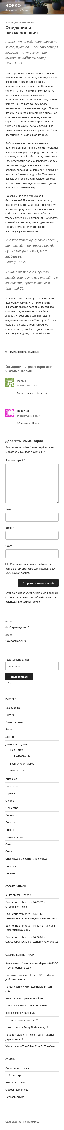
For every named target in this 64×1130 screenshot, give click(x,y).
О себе (9, 800)
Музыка (10, 793)
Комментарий (15, 460)
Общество (11, 808)
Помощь (10, 822)
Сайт (8, 546)
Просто (9, 829)
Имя (9, 509)
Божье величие (14, 722)
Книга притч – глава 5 (18, 895)
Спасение (33, 352)
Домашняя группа (16, 744)
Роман (9, 986)
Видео (9, 729)
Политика (11, 815)
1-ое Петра (16, 749)
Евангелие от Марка (22, 763)
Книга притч (17, 770)
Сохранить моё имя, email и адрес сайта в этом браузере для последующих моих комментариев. (30, 568)
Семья (9, 851)
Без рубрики (12, 707)
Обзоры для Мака (16, 1089)
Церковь (10, 873)
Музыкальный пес (32, 998)
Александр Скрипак (17, 1068)
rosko (13, 5)
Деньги (9, 736)
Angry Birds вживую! (35, 1027)
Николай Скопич (15, 1082)
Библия (9, 715)
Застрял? (29, 1012)
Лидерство (11, 786)
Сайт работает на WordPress (22, 1121)
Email (9, 527)
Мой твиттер (13, 1075)
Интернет (11, 778)
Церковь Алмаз (14, 1097)
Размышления (18, 352)
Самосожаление (37, 1005)
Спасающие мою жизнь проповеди (26, 858)
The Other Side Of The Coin (38, 1046)
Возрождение (22, 755)
